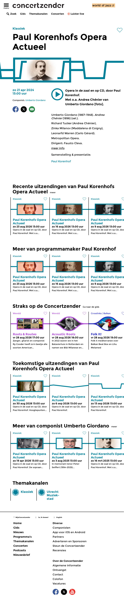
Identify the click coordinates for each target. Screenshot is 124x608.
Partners (58, 536)
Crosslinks (96, 313)
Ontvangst (59, 569)
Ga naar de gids (91, 307)
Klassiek (19, 28)
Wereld (17, 313)
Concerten (57, 13)
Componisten (61, 527)
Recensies (59, 550)
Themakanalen (38, 13)
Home (17, 523)
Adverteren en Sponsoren (69, 541)
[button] (57, 94)
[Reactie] (32, 109)
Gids (23, 13)
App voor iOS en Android (69, 532)
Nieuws (18, 532)
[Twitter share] (24, 109)
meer (53, 192)
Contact (58, 574)
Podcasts (19, 550)
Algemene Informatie (67, 565)
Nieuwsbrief (21, 555)
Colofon (58, 579)
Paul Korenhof (61, 161)
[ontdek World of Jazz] (103, 5)
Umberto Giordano (35, 100)
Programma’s (22, 536)
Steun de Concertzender (69, 545)
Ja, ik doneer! (43, 517)
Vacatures (59, 583)
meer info (58, 148)
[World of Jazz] (103, 5)
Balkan (107, 313)
